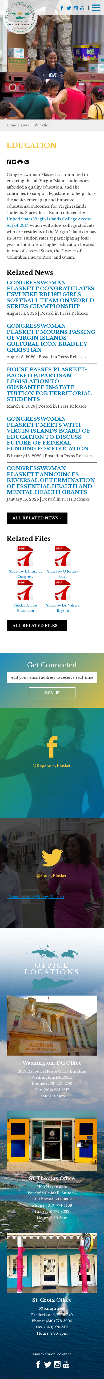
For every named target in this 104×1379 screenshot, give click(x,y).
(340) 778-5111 (56, 1327)
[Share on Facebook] (9, 162)
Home (12, 125)
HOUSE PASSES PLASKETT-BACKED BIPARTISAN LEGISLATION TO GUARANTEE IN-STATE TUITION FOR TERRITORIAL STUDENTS (49, 384)
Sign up (52, 692)
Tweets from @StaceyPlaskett (35, 896)
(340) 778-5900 (59, 1321)
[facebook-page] (61, 8)
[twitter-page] (68, 8)
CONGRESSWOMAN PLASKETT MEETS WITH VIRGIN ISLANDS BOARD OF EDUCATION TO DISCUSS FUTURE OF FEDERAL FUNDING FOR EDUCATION (48, 433)
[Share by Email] (27, 162)
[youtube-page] (82, 8)
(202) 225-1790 (59, 1083)
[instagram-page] (75, 8)
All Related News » (37, 518)
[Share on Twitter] (14, 162)
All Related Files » (37, 625)
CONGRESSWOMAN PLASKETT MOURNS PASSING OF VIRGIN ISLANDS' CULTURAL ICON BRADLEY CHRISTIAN (51, 338)
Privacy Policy (44, 1354)
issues (24, 125)
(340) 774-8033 (56, 1211)
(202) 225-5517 (56, 1090)
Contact (64, 1354)
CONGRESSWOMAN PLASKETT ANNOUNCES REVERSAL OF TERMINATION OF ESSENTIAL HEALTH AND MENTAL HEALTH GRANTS (51, 480)
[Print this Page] (20, 162)
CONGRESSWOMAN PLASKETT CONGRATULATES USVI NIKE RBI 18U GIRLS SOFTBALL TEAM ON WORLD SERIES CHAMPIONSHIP (50, 294)
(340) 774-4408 (59, 1205)
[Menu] (96, 7)
